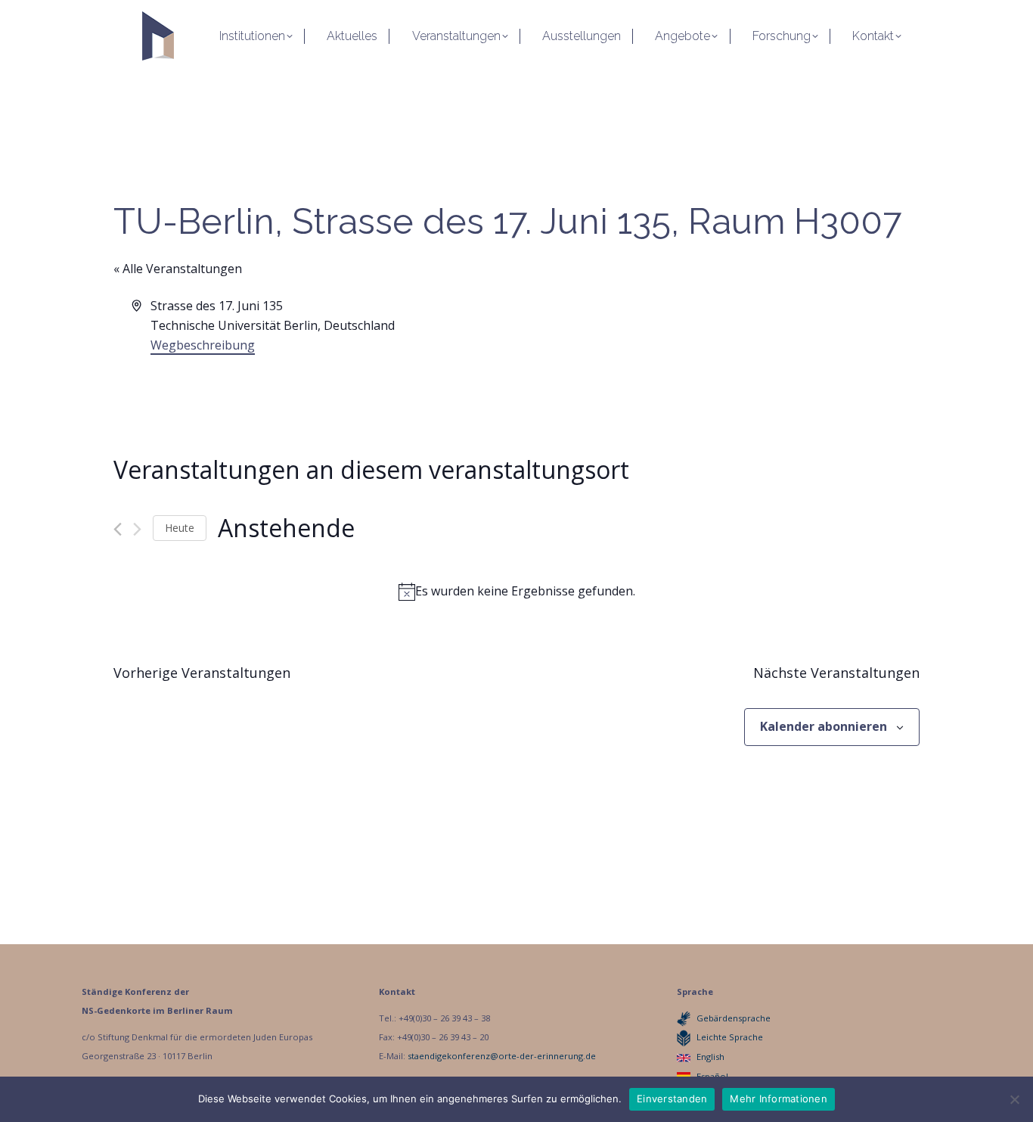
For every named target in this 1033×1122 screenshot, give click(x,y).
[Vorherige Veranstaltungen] (117, 529)
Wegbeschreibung (202, 345)
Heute (179, 528)
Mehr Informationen (778, 1098)
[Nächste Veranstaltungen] (137, 529)
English (710, 1056)
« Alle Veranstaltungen (177, 268)
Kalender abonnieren (823, 726)
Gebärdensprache (733, 1018)
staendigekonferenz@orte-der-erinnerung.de (502, 1055)
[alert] (516, 592)
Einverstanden (672, 1098)
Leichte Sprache (729, 1037)
